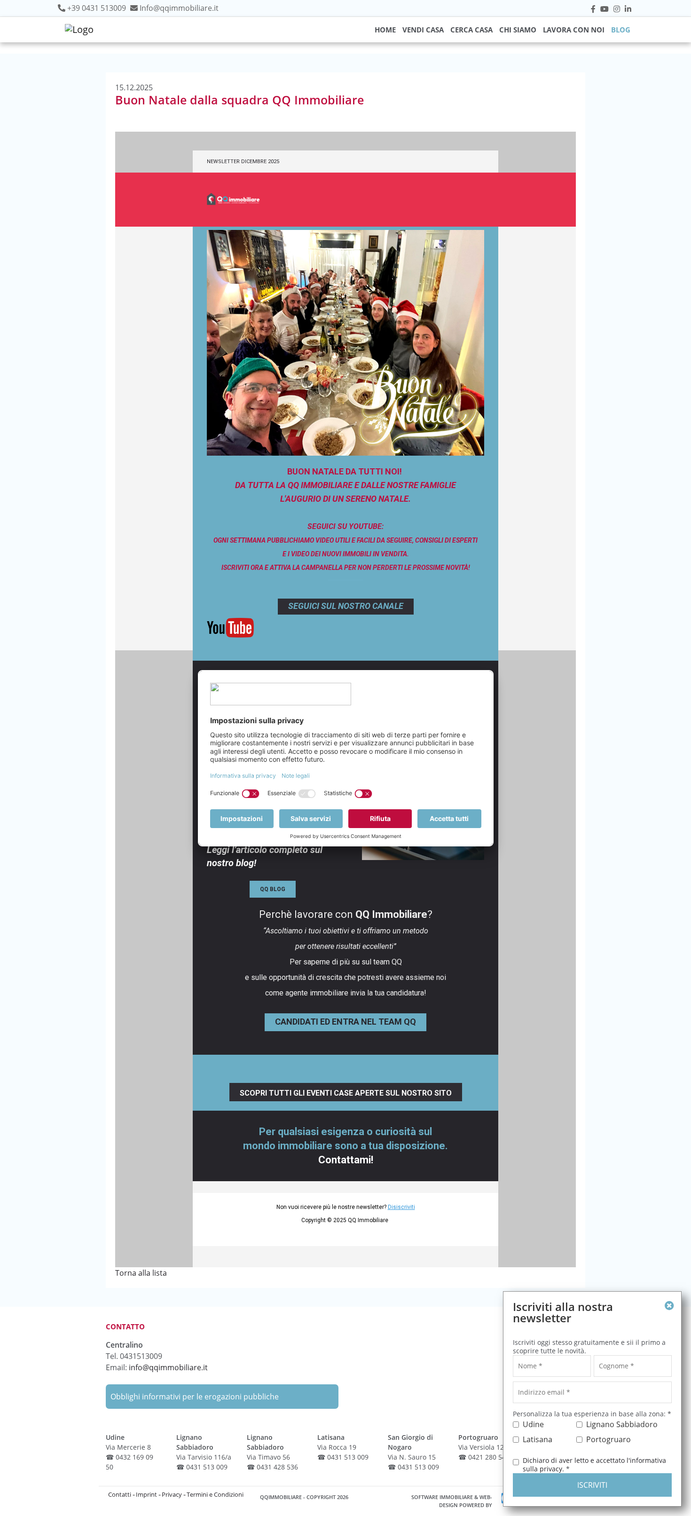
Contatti (119, 1494)
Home (385, 29)
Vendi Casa (423, 29)
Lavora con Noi (574, 29)
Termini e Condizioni (215, 1494)
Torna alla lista (141, 1273)
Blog (620, 29)
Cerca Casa (471, 29)
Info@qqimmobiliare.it (179, 8)
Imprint (146, 1494)
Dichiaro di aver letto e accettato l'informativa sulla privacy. (594, 1464)
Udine (533, 1424)
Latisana (537, 1439)
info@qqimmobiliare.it (168, 1367)
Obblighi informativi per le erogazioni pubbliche (194, 1396)
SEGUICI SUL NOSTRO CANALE (345, 606)
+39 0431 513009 (96, 8)
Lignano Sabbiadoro (622, 1424)
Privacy (172, 1494)
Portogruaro (608, 1439)
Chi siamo (517, 29)
